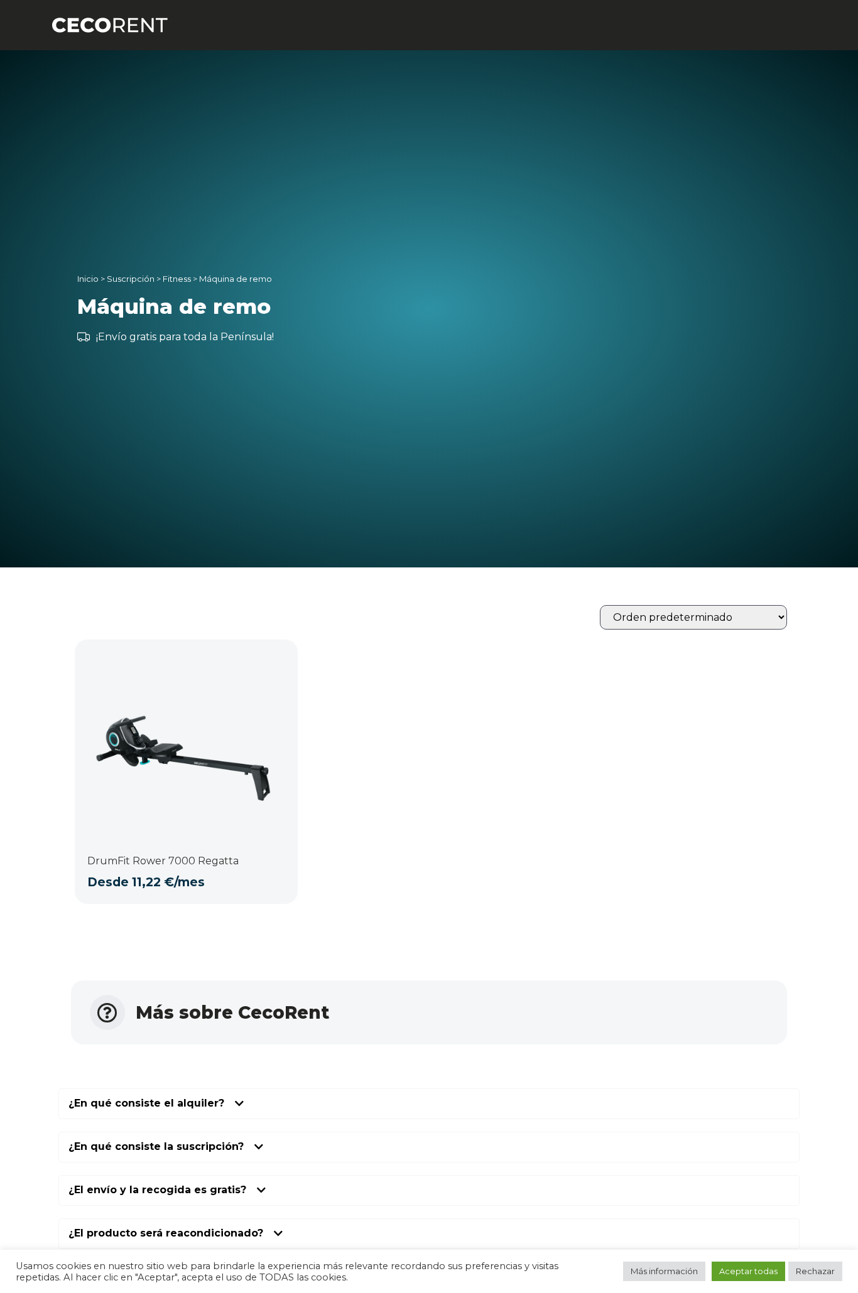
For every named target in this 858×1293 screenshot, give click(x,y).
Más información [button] (664, 1271)
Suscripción (131, 279)
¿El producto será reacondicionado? (165, 1233)
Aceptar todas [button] (748, 1271)
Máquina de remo (235, 279)
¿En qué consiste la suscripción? (156, 1147)
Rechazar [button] (815, 1271)
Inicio (88, 279)
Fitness (177, 279)
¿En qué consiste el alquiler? (146, 1103)
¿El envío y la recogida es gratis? (157, 1190)
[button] (429, 1103)
